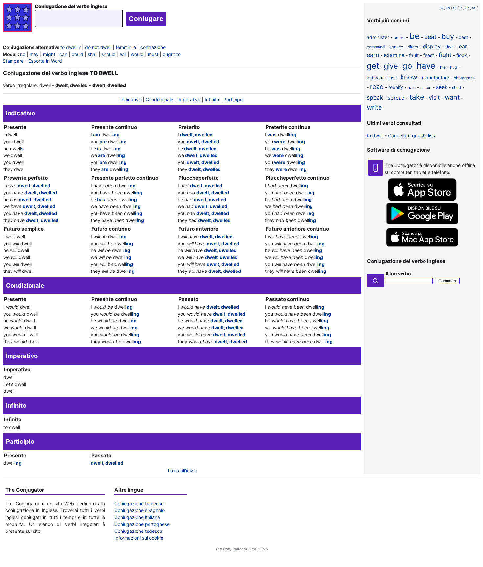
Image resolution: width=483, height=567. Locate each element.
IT (461, 8)
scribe (425, 87)
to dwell (375, 135)
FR (441, 8)
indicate (375, 77)
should (109, 54)
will (123, 54)
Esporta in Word (45, 61)
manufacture (435, 77)
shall (92, 54)
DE (474, 8)
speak (375, 97)
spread (396, 97)
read (377, 87)
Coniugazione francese (139, 503)
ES (455, 8)
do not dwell (98, 47)
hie (443, 67)
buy (447, 36)
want (452, 97)
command (376, 46)
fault (414, 55)
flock (461, 55)
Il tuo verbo (398, 273)
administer (378, 37)
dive (449, 46)
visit (434, 97)
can (63, 54)
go (407, 66)
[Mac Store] (422, 247)
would (137, 54)
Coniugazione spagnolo (139, 510)
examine (394, 55)
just (392, 77)
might (49, 54)
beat (430, 37)
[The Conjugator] (17, 18)
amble (399, 37)
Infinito (212, 99)
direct (413, 46)
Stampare (13, 61)
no (22, 54)
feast (428, 55)
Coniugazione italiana (137, 517)
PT (467, 8)
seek (442, 87)
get (373, 66)
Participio (233, 99)
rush (412, 87)
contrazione (153, 47)
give (391, 66)
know (409, 77)
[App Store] (422, 199)
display (432, 46)
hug (453, 67)
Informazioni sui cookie (138, 538)
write (374, 107)
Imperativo (188, 99)
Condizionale (159, 99)
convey (396, 46)
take (416, 97)
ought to (172, 54)
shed (456, 87)
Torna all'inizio (182, 470)
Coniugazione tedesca (138, 531)
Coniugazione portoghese (142, 524)
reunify (395, 87)
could (77, 54)
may (34, 54)
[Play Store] (422, 222)
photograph (464, 77)
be (414, 36)
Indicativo (130, 99)
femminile (126, 47)
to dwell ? (70, 47)
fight (445, 54)
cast (463, 37)
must (153, 54)
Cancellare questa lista (412, 135)
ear (463, 46)
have (426, 65)
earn (373, 54)
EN (448, 8)
